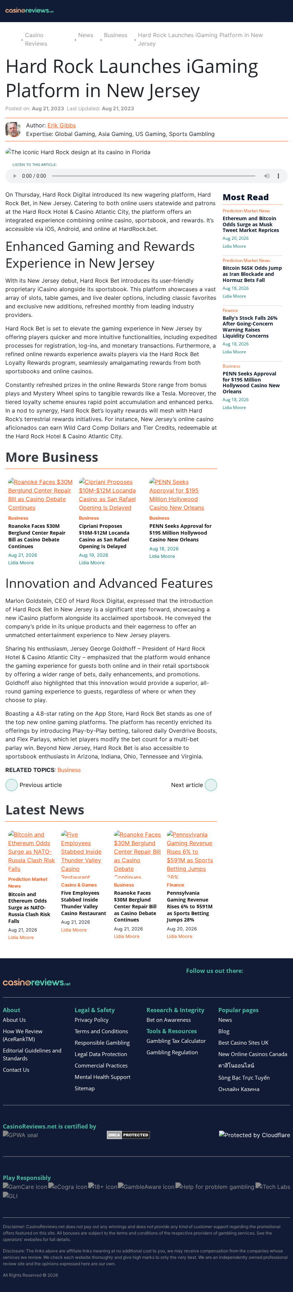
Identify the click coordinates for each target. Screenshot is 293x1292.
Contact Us (16, 1069)
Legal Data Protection (101, 1054)
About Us (14, 1019)
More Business (51, 457)
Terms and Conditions (101, 1031)
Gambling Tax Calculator (176, 1040)
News (85, 35)
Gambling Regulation (172, 1052)
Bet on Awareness (168, 1019)
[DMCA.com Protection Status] (128, 1134)
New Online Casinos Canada (252, 1054)
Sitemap (85, 1088)
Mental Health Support (102, 1076)
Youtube (238, 985)
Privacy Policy (92, 1019)
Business (115, 35)
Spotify (284, 985)
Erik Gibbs (62, 125)
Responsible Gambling (102, 1042)
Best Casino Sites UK (243, 1042)
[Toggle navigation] (278, 11)
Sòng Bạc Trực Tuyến (244, 1077)
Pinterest (223, 985)
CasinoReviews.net (30, 1126)
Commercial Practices (101, 1065)
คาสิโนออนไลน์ (236, 1065)
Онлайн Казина (238, 1088)
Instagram (269, 985)
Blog (223, 1031)
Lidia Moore (21, 562)
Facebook (253, 985)
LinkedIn (207, 985)
